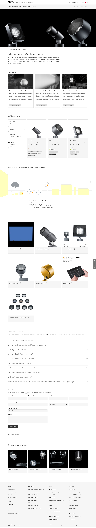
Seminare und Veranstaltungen (55, 511)
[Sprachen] (85, 2)
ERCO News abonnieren (53, 519)
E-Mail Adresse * (52, 395)
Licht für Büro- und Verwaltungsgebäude (36, 489)
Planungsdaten (11, 511)
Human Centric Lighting (73, 500)
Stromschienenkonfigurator (13, 494)
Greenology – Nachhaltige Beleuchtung (56, 492)
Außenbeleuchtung (12, 492)
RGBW (11, 146)
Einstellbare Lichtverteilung (15, 136)
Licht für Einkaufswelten (33, 505)
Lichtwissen (30, 511)
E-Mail (26, 392)
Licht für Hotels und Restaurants (34, 508)
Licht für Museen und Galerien (34, 492)
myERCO (74, 2)
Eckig (11, 125)
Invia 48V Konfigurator (12, 497)
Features (81, 6)
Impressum (65, 525)
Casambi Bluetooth (72, 508)
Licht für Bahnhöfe (72, 519)
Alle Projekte (10, 504)
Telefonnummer (72, 395)
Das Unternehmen (52, 489)
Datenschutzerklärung (14, 434)
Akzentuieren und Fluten (15, 132)
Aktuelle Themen (72, 489)
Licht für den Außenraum (33, 497)
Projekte (23, 2)
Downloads (79, 2)
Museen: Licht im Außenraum (74, 516)
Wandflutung (12, 134)
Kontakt (69, 2)
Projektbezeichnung (12, 402)
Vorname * (10, 395)
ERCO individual (72, 511)
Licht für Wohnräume (32, 503)
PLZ (69, 402)
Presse (50, 513)
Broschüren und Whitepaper (13, 513)
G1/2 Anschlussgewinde (14, 149)
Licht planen (29, 2)
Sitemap (60, 525)
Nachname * (31, 395)
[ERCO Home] (11, 2)
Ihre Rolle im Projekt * (53, 402)
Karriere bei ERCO (52, 494)
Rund (11, 123)
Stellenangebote (52, 497)
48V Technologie (72, 513)
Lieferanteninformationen (54, 516)
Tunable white (12, 144)
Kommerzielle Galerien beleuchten (75, 494)
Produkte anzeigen (15, 105)
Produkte (17, 2)
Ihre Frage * (10, 414)
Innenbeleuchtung (11, 489)
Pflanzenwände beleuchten (74, 503)
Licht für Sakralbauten (32, 500)
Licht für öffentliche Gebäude (34, 494)
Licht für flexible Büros (73, 505)
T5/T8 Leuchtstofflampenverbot (75, 497)
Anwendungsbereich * (13, 408)
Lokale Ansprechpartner (53, 508)
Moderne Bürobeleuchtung (74, 492)
